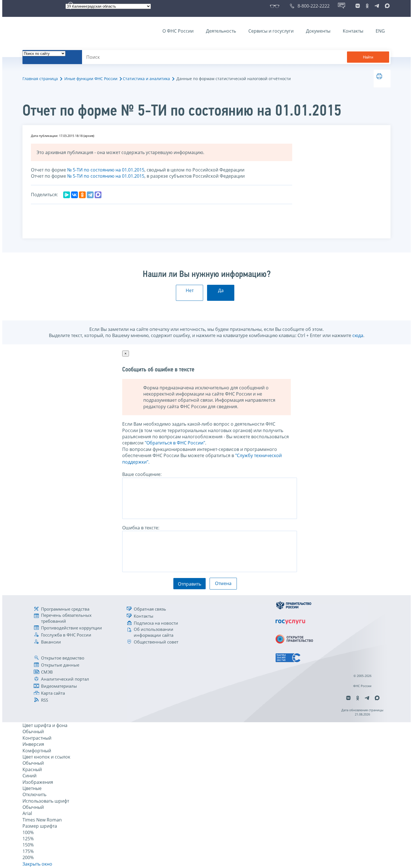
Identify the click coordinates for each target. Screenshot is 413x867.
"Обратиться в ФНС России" (175, 443)
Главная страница (40, 78)
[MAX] (98, 194)
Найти (368, 57)
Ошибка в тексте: (140, 528)
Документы (318, 31)
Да (221, 290)
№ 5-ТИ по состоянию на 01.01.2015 (105, 170)
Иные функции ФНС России (90, 78)
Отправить (189, 584)
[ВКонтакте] (74, 194)
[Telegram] (90, 194)
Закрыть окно (37, 864)
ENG (380, 31)
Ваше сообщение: (142, 474)
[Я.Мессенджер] (66, 194)
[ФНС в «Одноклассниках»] (367, 6)
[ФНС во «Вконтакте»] (357, 6)
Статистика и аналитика (146, 78)
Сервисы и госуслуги (271, 31)
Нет (190, 290)
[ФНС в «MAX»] (386, 6)
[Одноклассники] (82, 194)
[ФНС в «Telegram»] (377, 6)
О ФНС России (178, 31)
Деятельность (221, 31)
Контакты (353, 31)
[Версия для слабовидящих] (276, 6)
